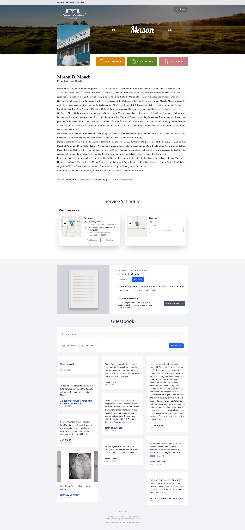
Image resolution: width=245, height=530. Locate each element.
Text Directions (92, 240)
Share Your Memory (174, 303)
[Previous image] (59, 466)
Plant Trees (110, 240)
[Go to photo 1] (74, 480)
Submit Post (176, 345)
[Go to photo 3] (76, 480)
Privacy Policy (115, 519)
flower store (126, 179)
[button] (71, 224)
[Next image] (95, 466)
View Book (124, 279)
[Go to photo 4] (78, 480)
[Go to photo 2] (75, 480)
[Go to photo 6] (81, 480)
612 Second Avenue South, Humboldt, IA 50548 (100, 233)
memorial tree (88, 179)
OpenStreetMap (125, 523)
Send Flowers (166, 230)
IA (155, 225)
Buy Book (138, 279)
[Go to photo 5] (80, 480)
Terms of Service (129, 519)
